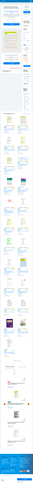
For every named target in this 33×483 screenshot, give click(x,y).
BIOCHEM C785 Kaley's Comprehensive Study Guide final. (23, 211)
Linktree (12, 470)
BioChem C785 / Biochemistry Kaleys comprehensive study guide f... (9, 292)
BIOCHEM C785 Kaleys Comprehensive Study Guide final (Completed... (23, 251)
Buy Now (12, 63)
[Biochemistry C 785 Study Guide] (9, 303)
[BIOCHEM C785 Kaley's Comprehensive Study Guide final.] (23, 201)
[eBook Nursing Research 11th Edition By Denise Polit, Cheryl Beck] (9, 323)
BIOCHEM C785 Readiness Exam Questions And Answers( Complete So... (9, 170)
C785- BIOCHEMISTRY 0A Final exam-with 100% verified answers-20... (23, 165)
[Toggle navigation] (31, 1)
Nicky (27, 47)
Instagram (13, 469)
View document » (10, 387)
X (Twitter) (13, 471)
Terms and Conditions (14, 460)
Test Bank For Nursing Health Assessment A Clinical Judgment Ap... (9, 353)
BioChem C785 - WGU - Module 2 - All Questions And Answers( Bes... (9, 150)
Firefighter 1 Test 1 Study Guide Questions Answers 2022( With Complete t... (16, 442)
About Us (12, 457)
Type (24, 40)
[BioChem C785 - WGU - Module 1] (23, 222)
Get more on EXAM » (26, 113)
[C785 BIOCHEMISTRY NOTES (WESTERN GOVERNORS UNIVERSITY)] (23, 282)
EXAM (7, 3)
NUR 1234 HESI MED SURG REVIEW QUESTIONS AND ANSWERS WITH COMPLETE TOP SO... (16, 404)
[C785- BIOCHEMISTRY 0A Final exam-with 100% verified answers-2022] (23, 158)
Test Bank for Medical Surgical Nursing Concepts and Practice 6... (23, 332)
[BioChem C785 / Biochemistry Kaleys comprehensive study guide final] (9, 282)
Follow (28, 45)
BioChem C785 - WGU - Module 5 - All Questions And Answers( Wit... (23, 150)
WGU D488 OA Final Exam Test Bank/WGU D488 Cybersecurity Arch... (23, 272)
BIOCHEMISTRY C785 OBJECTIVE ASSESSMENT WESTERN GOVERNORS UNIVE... (9, 211)
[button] (5, 404)
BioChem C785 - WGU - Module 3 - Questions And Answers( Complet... (9, 129)
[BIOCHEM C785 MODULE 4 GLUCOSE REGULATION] (9, 222)
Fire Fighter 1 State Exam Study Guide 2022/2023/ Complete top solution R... (16, 423)
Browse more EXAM (16, 360)
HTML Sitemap (22, 467)
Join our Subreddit (23, 457)
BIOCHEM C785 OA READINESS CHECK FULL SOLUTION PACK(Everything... (23, 191)
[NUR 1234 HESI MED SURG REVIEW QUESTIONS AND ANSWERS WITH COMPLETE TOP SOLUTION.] (16, 394)
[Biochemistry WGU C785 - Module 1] (9, 241)
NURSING (3, 3)
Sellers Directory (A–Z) (23, 466)
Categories (21, 465)
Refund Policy (13, 459)
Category (24, 78)
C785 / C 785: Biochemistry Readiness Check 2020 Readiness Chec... (8, 191)
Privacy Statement (14, 458)
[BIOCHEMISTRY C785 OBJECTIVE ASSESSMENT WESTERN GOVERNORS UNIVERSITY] (9, 201)
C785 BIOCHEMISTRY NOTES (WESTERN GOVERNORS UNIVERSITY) (23, 292)
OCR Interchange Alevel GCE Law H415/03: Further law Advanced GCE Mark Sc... (16, 384)
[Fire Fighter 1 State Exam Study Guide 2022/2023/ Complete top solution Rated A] (16, 414)
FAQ (3, 473)
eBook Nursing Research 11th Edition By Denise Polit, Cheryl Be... (9, 332)
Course (24, 76)
